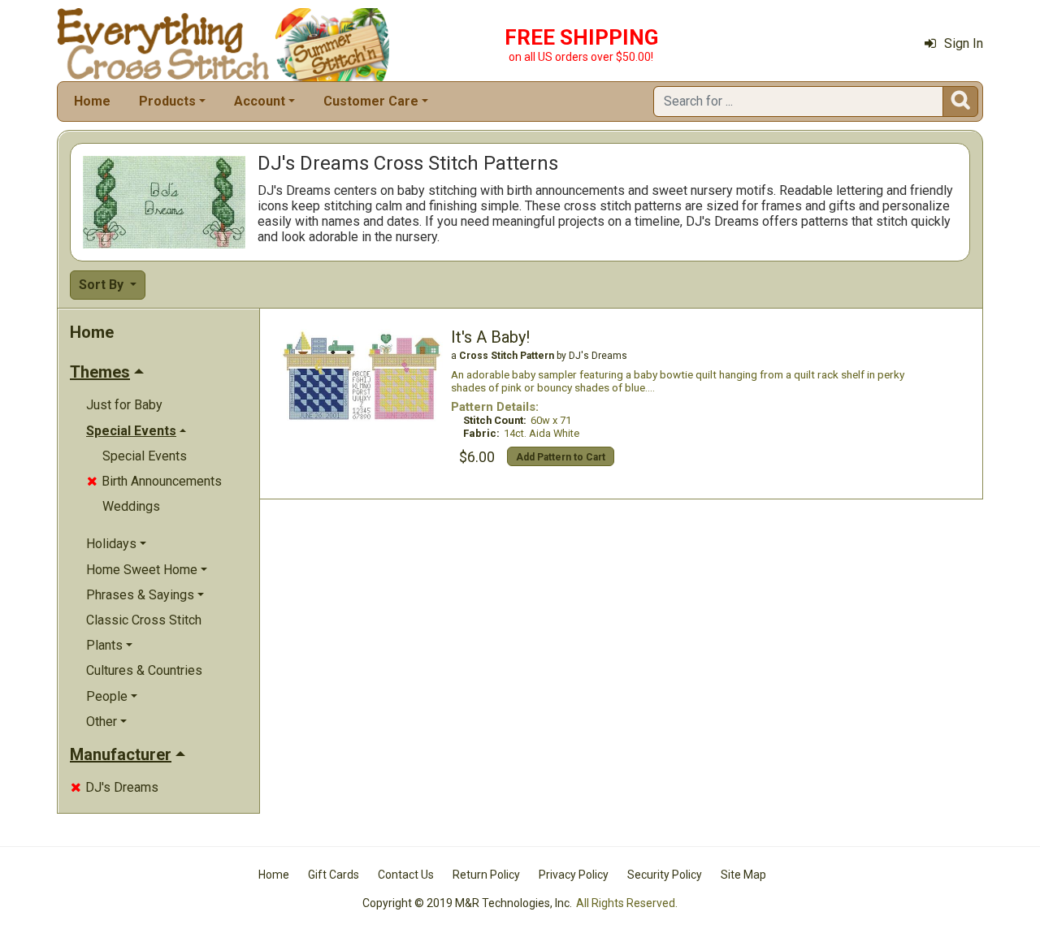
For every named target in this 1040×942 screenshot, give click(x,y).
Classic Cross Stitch (144, 620)
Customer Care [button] (370, 101)
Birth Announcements (154, 481)
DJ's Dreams (114, 787)
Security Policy (664, 874)
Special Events (144, 456)
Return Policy (486, 874)
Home (92, 101)
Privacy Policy (574, 874)
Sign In (963, 43)
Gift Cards (333, 874)
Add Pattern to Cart (560, 457)
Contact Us (406, 874)
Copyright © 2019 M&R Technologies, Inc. (467, 903)
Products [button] (167, 101)
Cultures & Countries (144, 670)
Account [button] (259, 101)
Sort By (103, 284)
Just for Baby (124, 405)
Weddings (131, 506)
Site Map (743, 874)
